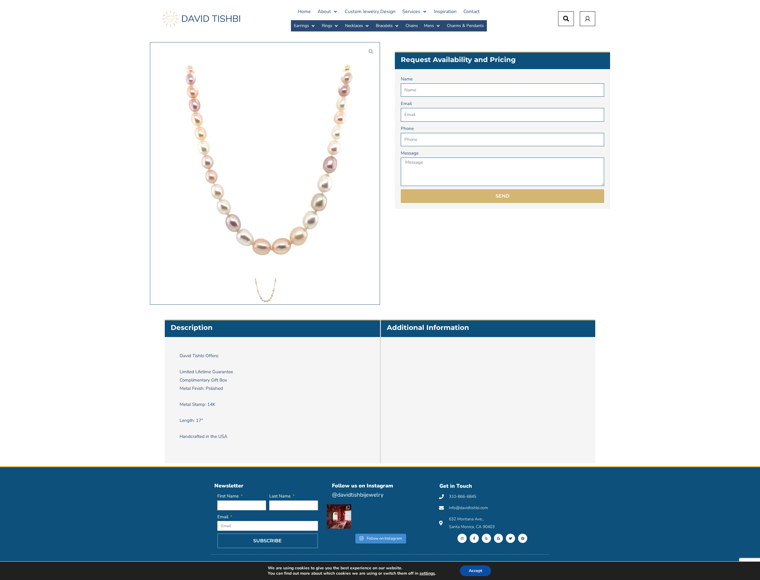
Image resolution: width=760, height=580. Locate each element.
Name (407, 79)
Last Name (280, 496)
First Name (228, 496)
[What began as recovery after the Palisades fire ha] (339, 516)
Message (410, 153)
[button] (328, 11)
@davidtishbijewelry (358, 495)
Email (406, 104)
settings (427, 573)
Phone (407, 128)
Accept (475, 570)
